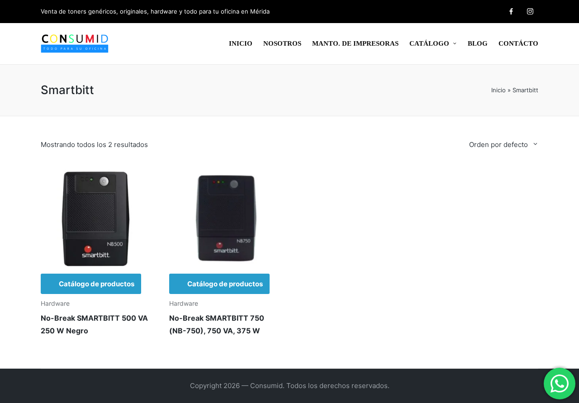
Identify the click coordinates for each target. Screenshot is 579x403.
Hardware (55, 303)
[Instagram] (530, 11)
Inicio (498, 90)
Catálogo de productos (96, 284)
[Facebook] (511, 11)
